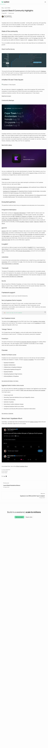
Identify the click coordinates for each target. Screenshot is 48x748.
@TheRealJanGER (17, 173)
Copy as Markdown (6, 469)
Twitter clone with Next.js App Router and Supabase (32, 390)
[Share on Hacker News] (6, 476)
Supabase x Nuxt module (39, 321)
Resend (27, 221)
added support (13, 321)
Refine (30, 216)
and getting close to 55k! (8, 36)
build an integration (13, 218)
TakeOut (18, 332)
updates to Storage (13, 274)
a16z (21, 262)
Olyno (22, 195)
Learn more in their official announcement (19, 287)
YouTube (35, 38)
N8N (13, 216)
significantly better (6, 239)
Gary (17, 195)
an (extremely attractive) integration (28, 341)
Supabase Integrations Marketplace (10, 220)
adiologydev (14, 191)
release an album (34, 421)
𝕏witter (16, 38)
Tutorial (31, 173)
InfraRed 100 (20, 89)
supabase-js (38, 323)
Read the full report (6, 96)
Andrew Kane (5, 232)
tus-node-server (42, 273)
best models (6, 236)
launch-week (7, 7)
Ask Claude (5, 472)
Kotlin (18, 189)
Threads (41, 40)
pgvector (4, 231)
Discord (22, 38)
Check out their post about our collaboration (12, 276)
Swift (13, 189)
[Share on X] (2, 476)
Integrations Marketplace (20, 212)
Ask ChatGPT (5, 471)
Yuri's (22, 40)
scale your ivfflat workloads (25, 234)
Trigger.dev (36, 221)
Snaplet (31, 221)
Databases (43, 71)
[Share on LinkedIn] (4, 476)
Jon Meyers (21, 388)
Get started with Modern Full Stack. (10, 381)
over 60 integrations (17, 214)
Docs (36, 173)
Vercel (3, 223)
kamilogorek (6, 191)
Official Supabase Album (22, 466)
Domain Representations (24, 250)
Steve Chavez (5, 249)
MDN (7, 287)
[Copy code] (45, 312)
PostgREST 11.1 (31, 247)
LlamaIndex (4, 262)
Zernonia (16, 193)
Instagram (30, 40)
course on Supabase (29, 359)
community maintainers (22, 187)
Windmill (41, 221)
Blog (3, 7)
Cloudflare (22, 221)
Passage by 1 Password (20, 216)
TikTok (35, 40)
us (35, 260)
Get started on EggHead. (7, 413)
